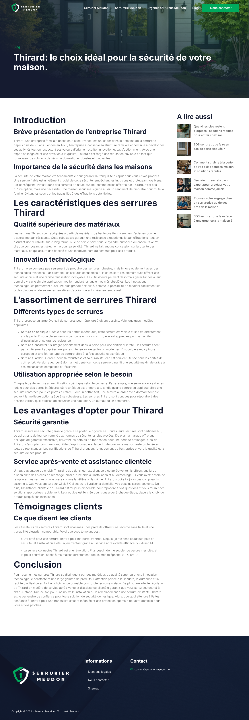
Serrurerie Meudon (128, 8)
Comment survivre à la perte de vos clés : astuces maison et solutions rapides (214, 167)
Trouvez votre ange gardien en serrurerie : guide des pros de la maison (213, 202)
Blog (195, 8)
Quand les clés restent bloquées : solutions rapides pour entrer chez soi (213, 131)
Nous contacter (98, 680)
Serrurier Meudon (96, 8)
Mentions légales (99, 671)
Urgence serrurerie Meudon (166, 8)
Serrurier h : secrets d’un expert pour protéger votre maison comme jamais (212, 184)
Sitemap (93, 688)
